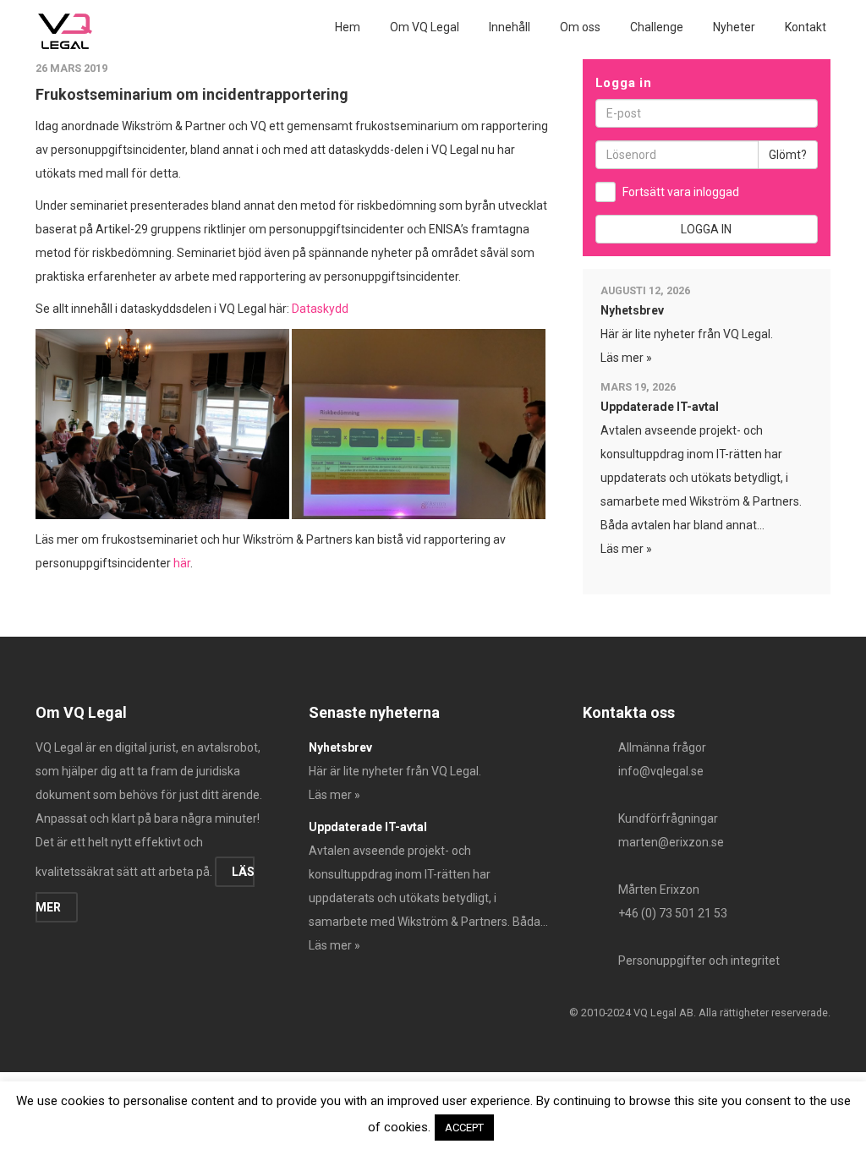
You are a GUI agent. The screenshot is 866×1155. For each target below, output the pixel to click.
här (181, 563)
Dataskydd (320, 308)
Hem (347, 27)
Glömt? (788, 154)
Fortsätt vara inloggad (680, 192)
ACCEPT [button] (464, 1127)
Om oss (580, 27)
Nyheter (734, 27)
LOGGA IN (706, 229)
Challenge (656, 27)
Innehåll (509, 27)
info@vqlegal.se (661, 771)
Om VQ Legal (424, 27)
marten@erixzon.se (671, 842)
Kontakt (805, 27)
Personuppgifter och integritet (699, 960)
